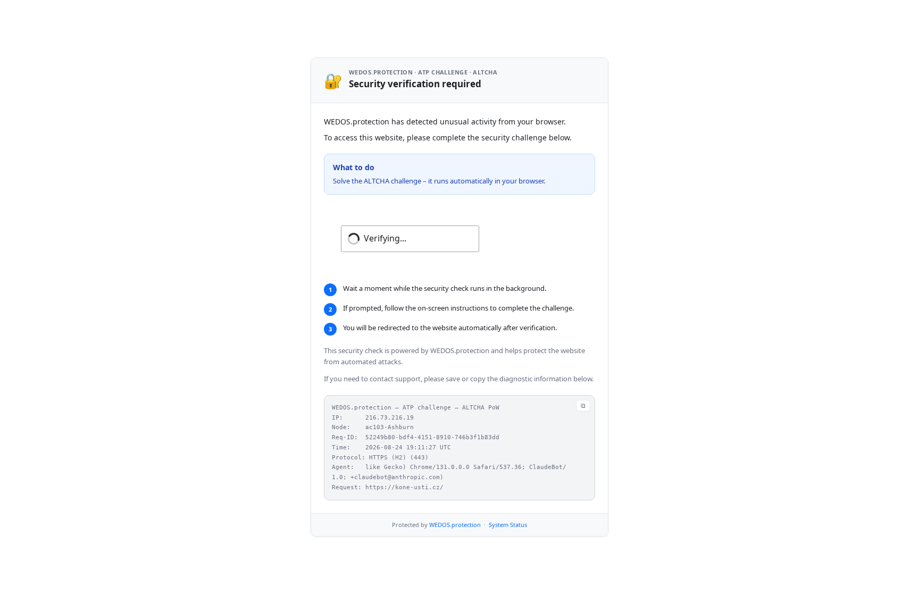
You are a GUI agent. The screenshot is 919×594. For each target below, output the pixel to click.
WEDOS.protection (455, 525)
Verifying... (385, 238)
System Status (508, 525)
